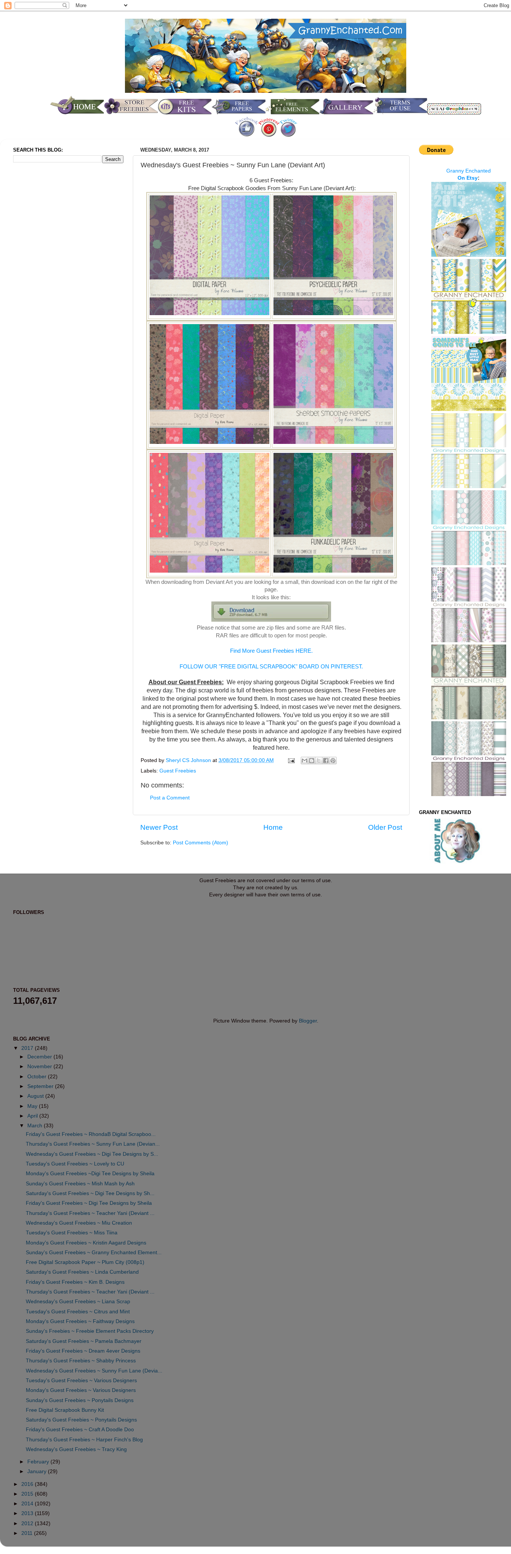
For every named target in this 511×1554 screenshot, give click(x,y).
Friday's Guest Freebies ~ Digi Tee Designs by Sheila (89, 1203)
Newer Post (159, 827)
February (39, 1462)
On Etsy (468, 178)
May (33, 1106)
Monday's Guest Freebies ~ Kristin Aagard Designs (86, 1243)
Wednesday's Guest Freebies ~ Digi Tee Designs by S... (92, 1154)
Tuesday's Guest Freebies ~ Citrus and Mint (78, 1311)
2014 (28, 1503)
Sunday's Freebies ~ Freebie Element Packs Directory (90, 1331)
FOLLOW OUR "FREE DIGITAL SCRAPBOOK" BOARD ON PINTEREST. (271, 667)
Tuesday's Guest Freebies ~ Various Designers (81, 1380)
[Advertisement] (43, 293)
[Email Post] (290, 760)
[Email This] (304, 760)
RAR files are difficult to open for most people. (271, 636)
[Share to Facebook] (326, 760)
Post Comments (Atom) (200, 842)
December (40, 1057)
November (40, 1066)
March (35, 1125)
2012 (28, 1523)
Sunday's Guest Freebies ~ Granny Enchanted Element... (94, 1252)
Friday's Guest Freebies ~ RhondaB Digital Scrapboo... (91, 1134)
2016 (28, 1484)
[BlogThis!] (311, 760)
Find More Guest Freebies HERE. (271, 651)
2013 (28, 1513)
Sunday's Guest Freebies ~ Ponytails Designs (80, 1400)
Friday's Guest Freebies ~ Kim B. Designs (75, 1282)
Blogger (308, 1021)
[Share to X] (318, 760)
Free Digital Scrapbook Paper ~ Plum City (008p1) (85, 1262)
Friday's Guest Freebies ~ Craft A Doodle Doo (80, 1429)
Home (273, 827)
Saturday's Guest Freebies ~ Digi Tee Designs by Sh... (90, 1193)
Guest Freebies (177, 771)
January (37, 1471)
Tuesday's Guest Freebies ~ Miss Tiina (71, 1232)
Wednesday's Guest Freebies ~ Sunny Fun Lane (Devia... (94, 1371)
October (37, 1076)
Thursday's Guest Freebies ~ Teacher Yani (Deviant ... (90, 1213)
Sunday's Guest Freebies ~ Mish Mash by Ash (80, 1183)
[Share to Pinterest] (333, 760)
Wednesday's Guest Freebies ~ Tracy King (76, 1449)
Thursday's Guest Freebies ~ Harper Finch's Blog (84, 1439)
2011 (27, 1533)
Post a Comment (170, 798)
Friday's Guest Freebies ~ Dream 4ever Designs (83, 1351)
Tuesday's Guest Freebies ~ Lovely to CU (75, 1164)
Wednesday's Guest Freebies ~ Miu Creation (79, 1223)
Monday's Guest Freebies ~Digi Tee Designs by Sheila (90, 1173)
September (41, 1086)
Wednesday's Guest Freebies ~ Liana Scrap (78, 1301)
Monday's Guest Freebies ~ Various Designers (81, 1390)
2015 (28, 1494)
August (36, 1096)
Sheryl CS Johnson (189, 760)
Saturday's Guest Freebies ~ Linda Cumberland (82, 1272)
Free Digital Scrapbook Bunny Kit (65, 1410)
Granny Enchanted (468, 171)
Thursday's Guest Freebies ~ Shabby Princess (81, 1360)
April (33, 1116)
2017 (28, 1048)
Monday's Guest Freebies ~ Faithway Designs (80, 1321)
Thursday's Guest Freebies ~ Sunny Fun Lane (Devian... (93, 1144)
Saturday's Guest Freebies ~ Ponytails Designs (81, 1420)
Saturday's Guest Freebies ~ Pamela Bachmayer (83, 1341)
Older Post (385, 827)
